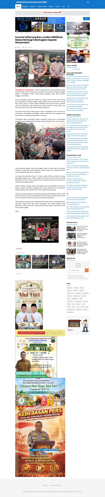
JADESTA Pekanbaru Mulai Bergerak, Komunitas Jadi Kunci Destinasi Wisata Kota (77, 168)
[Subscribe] (87, 270)
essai (87, 307)
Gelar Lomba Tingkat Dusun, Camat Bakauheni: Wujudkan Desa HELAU (82, 228)
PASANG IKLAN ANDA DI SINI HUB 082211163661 (32, 333)
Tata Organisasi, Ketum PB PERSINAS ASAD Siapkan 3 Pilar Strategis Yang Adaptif (77, 149)
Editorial (69, 290)
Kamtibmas (70, 293)
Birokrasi (69, 288)
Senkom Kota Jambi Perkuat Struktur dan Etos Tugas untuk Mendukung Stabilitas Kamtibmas (77, 174)
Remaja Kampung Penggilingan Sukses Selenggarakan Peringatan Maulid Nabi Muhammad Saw (23, 264)
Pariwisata (70, 301)
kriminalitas (70, 312)
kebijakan (78, 309)
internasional (70, 309)
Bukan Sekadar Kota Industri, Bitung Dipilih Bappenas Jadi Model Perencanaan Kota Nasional (77, 100)
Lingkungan (76, 296)
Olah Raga (75, 298)
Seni (83, 304)
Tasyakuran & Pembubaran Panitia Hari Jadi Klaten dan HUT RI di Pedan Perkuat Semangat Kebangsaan (77, 93)
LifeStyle (69, 296)
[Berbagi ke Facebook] (21, 248)
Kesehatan (78, 293)
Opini (81, 298)
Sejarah (78, 304)
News (25, 47)
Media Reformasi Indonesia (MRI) (41, 491)
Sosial (29, 47)
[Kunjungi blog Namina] (78, 325)
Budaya (76, 288)
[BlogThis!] (18, 248)
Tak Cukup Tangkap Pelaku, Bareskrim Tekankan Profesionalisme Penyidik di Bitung (77, 236)
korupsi (85, 309)
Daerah (82, 288)
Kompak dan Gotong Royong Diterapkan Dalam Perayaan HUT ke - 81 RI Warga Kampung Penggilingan (40, 264)
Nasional (83, 296)
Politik (68, 304)
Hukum (82, 290)
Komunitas (86, 293)
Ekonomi (75, 290)
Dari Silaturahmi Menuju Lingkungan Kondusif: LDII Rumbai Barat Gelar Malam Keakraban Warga (77, 187)
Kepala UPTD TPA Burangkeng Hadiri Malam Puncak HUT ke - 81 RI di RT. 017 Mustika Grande (57, 265)
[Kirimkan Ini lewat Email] (16, 248)
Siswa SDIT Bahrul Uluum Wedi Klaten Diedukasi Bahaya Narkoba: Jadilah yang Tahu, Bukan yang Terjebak (77, 87)
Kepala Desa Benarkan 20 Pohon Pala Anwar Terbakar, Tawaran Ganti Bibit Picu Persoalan (77, 80)
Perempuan (78, 301)
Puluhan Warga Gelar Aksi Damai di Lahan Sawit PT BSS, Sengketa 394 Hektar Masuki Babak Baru (77, 121)
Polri (73, 304)
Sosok (74, 307)
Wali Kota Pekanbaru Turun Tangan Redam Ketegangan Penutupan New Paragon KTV (77, 161)
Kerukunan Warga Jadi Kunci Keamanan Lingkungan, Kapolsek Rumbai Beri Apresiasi (76, 181)
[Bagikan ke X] (19, 248)
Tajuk (82, 307)
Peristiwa (85, 301)
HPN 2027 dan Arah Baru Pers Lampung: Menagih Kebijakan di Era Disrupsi (82, 244)
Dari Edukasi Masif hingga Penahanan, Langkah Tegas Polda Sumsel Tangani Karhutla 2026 (77, 252)
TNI (78, 307)
